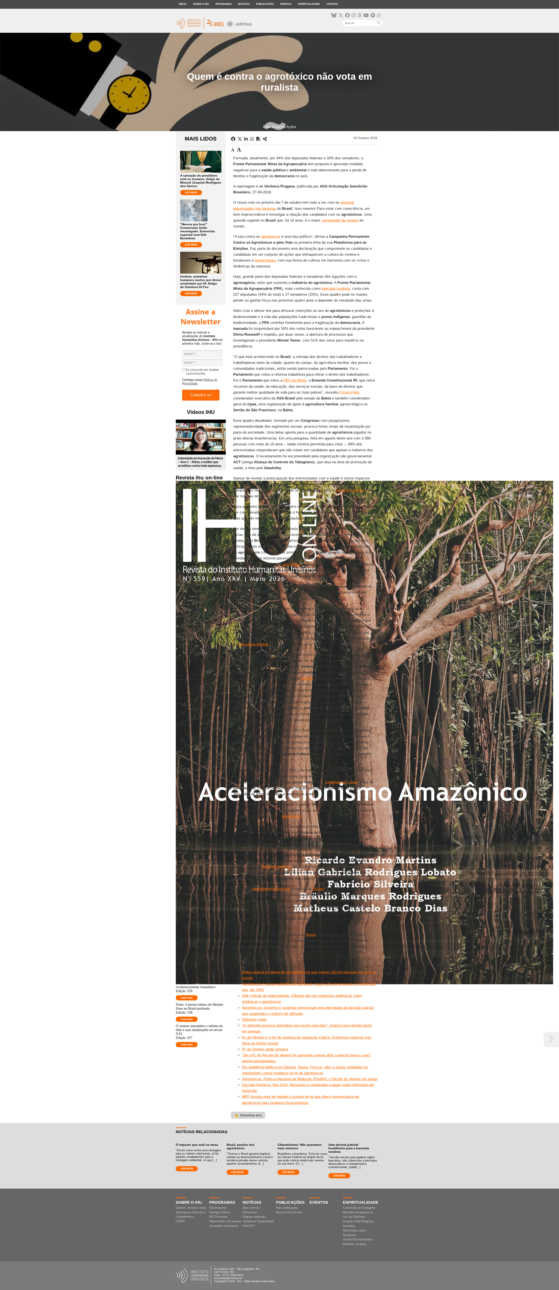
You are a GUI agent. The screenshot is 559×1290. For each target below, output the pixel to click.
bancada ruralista (336, 288)
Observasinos (218, 1207)
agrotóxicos (270, 236)
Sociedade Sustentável (223, 1225)
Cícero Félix (349, 392)
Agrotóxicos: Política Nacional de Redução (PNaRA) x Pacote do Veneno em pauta (309, 1079)
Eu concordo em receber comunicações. (202, 371)
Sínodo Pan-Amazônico (358, 1239)
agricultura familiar (253, 644)
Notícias (244, 4)
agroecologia (265, 260)
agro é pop (291, 564)
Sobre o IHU (201, 4)
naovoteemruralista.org (271, 889)
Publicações (265, 4)
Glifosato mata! (254, 1019)
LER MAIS (191, 192)
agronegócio (292, 816)
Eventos (286, 4)
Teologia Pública (219, 1212)
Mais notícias (251, 1207)
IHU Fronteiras (218, 1216)
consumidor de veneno (339, 220)
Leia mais (187, 997)
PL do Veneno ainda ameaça (265, 1049)
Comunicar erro (248, 1115)
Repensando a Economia (225, 1221)
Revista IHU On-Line (289, 1212)
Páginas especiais (254, 1216)
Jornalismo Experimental (258, 1221)
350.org (318, 889)
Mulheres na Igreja (354, 1244)
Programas (223, 4)
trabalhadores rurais (341, 782)
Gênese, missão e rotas (191, 1207)
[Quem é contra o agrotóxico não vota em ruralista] (265, 139)
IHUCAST (249, 1225)
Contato (332, 4)
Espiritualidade (309, 4)
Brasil (311, 935)
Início (182, 4)
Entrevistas (250, 1212)
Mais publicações (287, 1207)
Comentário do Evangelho (359, 1207)
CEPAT (180, 1221)
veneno (307, 678)
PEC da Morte (294, 380)
